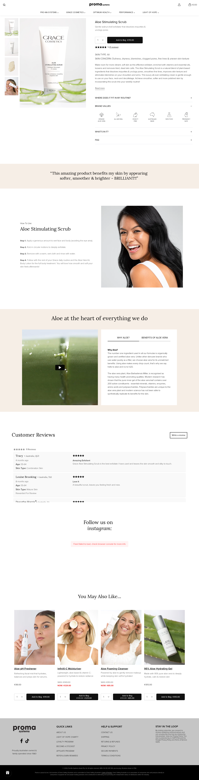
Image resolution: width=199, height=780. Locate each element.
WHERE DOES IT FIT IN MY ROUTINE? (113, 97)
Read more (100, 88)
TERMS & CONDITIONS (110, 755)
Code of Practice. (107, 772)
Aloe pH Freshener (25, 669)
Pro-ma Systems (48, 12)
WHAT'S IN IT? (101, 131)
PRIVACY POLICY (108, 746)
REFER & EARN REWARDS (67, 755)
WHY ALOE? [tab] (123, 337)
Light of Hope (150, 12)
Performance (126, 12)
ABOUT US (61, 732)
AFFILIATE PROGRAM (65, 751)
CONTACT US (106, 732)
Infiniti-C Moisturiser (69, 669)
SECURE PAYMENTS (109, 751)
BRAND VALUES (103, 106)
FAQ (97, 139)
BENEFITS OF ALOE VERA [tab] (155, 337)
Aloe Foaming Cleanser (114, 669)
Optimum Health (101, 12)
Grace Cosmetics (75, 12)
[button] (107, 47)
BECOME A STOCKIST (65, 746)
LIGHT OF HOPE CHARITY (67, 737)
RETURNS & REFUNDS (110, 741)
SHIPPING (105, 737)
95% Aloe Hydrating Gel (158, 669)
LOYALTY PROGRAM (64, 741)
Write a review (178, 435)
